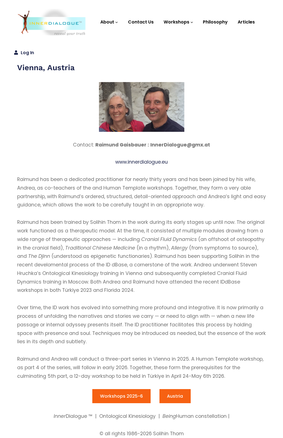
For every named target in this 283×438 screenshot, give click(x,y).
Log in (27, 52)
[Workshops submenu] (191, 22)
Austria (175, 396)
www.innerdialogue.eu (141, 162)
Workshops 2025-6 (121, 396)
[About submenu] (116, 22)
